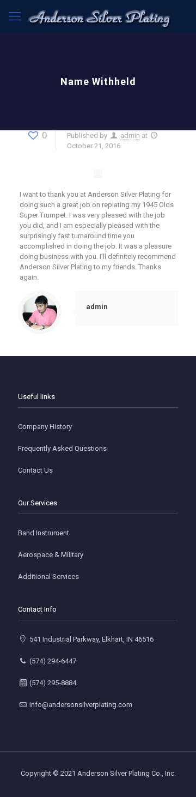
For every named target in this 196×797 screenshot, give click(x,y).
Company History (45, 426)
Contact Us (35, 470)
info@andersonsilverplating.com (80, 705)
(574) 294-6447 (52, 661)
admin (130, 135)
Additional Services (48, 576)
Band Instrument (43, 533)
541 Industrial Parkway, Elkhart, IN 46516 (91, 639)
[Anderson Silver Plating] (98, 16)
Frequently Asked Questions (62, 448)
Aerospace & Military (50, 555)
